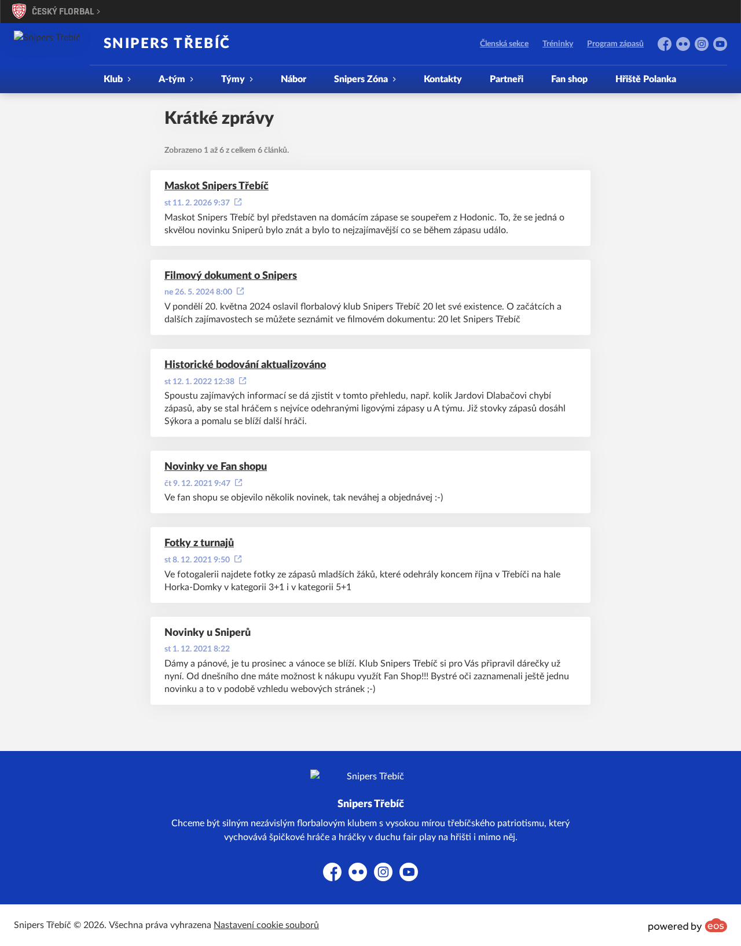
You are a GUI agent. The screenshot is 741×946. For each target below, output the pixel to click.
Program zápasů (615, 44)
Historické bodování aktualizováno (245, 365)
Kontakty (443, 79)
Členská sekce (504, 44)
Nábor (293, 79)
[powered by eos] (687, 925)
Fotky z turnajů (199, 543)
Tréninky (557, 44)
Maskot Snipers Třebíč (216, 186)
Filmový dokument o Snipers (230, 276)
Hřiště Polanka (645, 79)
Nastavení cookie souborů (266, 925)
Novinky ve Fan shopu (215, 467)
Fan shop (569, 79)
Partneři (506, 79)
